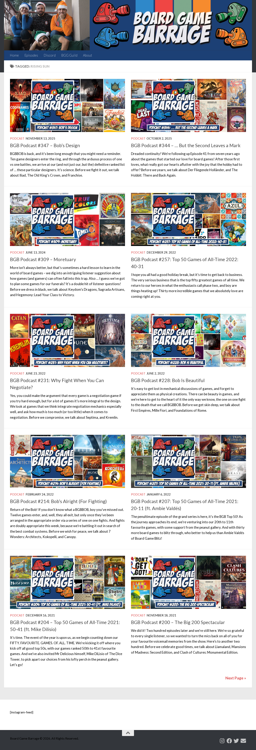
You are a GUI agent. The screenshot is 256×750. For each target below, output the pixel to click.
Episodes (31, 55)
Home (14, 55)
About (87, 55)
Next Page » (235, 678)
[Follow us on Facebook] (229, 740)
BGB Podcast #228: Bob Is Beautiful (168, 380)
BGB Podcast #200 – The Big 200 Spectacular (178, 622)
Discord (50, 55)
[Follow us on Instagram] (222, 740)
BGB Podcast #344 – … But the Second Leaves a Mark (186, 145)
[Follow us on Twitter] (236, 740)
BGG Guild (69, 55)
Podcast (17, 138)
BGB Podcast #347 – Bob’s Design (45, 145)
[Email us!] (243, 740)
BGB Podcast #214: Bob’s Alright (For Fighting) (58, 501)
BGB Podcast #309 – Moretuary (43, 259)
